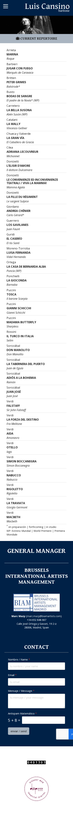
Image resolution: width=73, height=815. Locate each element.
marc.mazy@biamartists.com (44, 616)
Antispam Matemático (22, 713)
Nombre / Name (19, 659)
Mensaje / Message (21, 691)
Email (12, 675)
